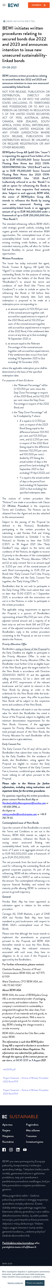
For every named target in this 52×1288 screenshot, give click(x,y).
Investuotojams (34, 1142)
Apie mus (7, 1125)
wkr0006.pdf (9, 1069)
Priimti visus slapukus (35, 1283)
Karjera (6, 1130)
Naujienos (8, 1136)
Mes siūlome (33, 1130)
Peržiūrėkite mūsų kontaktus (18, 1243)
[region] (26, 1277)
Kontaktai (8, 1142)
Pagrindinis (32, 1125)
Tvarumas (31, 1136)
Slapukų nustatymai (15, 1283)
